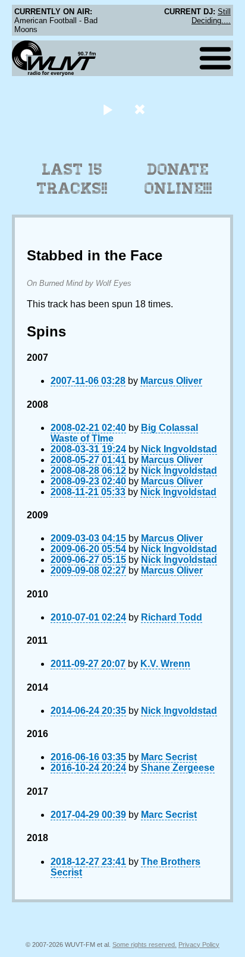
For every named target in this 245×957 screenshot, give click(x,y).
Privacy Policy (198, 944)
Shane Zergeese (178, 768)
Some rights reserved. (144, 944)
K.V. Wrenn (165, 664)
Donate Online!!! (178, 179)
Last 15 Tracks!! (72, 179)
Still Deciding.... (211, 16)
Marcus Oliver (171, 381)
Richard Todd (171, 617)
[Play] (107, 109)
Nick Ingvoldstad (179, 449)
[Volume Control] (141, 109)
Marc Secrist (169, 757)
